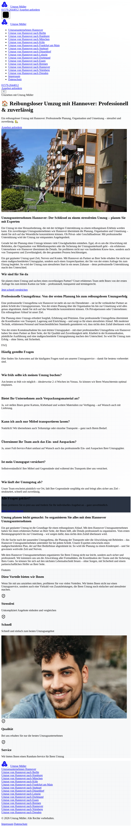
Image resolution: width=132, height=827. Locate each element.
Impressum (14, 76)
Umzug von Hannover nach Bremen (28, 63)
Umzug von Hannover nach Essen (27, 60)
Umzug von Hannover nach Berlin (27, 33)
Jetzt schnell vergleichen (14, 289)
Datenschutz (15, 79)
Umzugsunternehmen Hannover (25, 29)
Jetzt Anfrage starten (12, 510)
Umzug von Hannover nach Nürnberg (29, 70)
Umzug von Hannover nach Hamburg (29, 36)
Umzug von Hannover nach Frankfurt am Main (34, 45)
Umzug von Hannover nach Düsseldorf (29, 51)
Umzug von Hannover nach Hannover (29, 67)
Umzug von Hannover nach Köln (26, 42)
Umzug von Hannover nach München (29, 39)
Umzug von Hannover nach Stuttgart (28, 48)
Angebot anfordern (29, 9)
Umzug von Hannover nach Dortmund (29, 57)
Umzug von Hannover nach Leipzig (27, 54)
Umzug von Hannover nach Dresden (28, 73)
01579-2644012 (10, 9)
